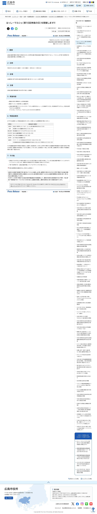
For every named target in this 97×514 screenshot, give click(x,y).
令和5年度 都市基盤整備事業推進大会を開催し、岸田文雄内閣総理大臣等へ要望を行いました (84, 361)
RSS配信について (88, 507)
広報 (25, 16)
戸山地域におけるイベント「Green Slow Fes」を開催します (84, 199)
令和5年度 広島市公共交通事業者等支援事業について (84, 215)
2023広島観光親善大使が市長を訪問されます (84, 390)
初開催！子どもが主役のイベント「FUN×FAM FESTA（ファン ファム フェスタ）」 (84, 193)
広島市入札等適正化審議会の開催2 (84, 404)
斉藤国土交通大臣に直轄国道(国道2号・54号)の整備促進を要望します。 (84, 292)
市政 (21, 16)
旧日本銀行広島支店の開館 (83, 380)
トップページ (15, 16)
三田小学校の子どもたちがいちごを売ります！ (84, 31)
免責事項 (80, 507)
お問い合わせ (89, 5)
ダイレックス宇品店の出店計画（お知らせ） (83, 355)
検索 (79, 5)
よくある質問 (70, 5)
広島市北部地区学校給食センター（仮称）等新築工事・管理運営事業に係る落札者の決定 (84, 410)
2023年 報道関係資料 (41, 16)
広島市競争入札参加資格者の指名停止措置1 (84, 139)
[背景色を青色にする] (90, 2)
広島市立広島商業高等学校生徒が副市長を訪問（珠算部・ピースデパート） (84, 129)
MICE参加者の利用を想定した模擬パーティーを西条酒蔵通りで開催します (84, 229)
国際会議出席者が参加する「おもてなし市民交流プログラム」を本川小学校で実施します (84, 123)
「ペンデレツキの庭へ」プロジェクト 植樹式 (84, 312)
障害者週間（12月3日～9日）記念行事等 (84, 83)
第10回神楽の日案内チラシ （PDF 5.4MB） (21, 168)
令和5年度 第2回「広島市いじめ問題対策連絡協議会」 (84, 164)
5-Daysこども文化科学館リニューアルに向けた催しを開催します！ (84, 235)
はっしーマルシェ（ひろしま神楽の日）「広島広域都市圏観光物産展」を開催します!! (83, 443)
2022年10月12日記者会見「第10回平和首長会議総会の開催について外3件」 (83, 464)
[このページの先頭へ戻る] (48, 482)
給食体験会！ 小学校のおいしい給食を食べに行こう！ (84, 265)
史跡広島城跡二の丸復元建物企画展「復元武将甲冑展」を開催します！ (84, 286)
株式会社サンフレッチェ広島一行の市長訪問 (84, 27)
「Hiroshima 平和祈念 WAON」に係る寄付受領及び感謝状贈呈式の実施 (84, 186)
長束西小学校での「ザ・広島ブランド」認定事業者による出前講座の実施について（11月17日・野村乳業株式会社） (84, 271)
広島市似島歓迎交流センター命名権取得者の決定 (84, 176)
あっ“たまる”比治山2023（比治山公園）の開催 (84, 64)
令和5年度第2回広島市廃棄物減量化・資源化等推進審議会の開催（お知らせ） (84, 144)
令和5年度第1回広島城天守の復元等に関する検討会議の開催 (84, 92)
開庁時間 (56, 489)
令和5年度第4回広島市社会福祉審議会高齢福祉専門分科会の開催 (84, 339)
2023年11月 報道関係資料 (56, 16)
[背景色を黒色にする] (93, 2)
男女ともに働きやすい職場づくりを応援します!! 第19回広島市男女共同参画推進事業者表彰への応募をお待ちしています (84, 99)
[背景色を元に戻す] (87, 2)
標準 (76, 2)
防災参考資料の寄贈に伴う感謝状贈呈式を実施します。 (84, 74)
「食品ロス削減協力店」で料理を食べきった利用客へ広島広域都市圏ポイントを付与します (84, 106)
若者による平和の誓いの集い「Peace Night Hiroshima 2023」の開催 (84, 298)
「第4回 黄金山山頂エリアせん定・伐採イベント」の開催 (83, 372)
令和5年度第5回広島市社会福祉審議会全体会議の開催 (84, 245)
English (49, 2)
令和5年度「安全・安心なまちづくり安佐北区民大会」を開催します (84, 112)
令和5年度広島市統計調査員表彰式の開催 (84, 59)
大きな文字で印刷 (63, 31)
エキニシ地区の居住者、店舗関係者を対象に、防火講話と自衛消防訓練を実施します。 (84, 346)
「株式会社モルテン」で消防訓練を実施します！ (84, 241)
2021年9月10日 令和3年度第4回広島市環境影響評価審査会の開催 (83, 471)
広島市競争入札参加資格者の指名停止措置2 (84, 219)
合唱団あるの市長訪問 (82, 276)
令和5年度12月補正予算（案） (83, 151)
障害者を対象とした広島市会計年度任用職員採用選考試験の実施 (84, 251)
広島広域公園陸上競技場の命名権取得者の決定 (84, 160)
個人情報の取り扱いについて (69, 507)
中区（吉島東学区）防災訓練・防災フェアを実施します (84, 204)
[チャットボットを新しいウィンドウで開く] (93, 512)
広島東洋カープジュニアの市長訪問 (84, 47)
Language (56, 2)
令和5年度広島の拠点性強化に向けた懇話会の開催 (84, 399)
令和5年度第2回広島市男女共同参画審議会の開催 (84, 395)
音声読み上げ (65, 2)
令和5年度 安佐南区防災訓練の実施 (84, 224)
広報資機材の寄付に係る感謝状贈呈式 (84, 303)
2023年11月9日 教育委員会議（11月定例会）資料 (84, 308)
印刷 (53, 31)
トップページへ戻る (87, 478)
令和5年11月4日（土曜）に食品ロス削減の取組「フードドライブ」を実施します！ (84, 428)
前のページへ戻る (74, 478)
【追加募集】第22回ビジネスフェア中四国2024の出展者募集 (84, 181)
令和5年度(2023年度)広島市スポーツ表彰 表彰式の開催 (84, 172)
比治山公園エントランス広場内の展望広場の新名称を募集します (84, 256)
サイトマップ (58, 507)
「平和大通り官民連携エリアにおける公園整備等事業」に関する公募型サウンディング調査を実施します (84, 53)
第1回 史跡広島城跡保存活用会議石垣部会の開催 (84, 134)
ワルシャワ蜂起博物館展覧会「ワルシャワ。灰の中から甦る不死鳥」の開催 (84, 385)
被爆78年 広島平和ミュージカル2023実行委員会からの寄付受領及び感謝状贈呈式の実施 (84, 333)
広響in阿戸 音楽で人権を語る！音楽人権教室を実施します (84, 351)
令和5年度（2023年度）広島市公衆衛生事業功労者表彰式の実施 (84, 209)
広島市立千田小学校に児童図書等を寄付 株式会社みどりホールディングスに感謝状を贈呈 (84, 69)
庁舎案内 (10, 497)
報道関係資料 (31, 16)
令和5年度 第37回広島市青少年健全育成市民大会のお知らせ (84, 260)
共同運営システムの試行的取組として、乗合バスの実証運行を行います (84, 416)
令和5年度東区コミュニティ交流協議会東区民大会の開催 (84, 117)
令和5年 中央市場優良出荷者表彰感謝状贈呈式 (84, 79)
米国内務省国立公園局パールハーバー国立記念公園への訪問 (84, 280)
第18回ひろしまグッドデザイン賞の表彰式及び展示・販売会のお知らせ (84, 367)
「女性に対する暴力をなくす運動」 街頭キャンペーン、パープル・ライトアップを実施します (84, 422)
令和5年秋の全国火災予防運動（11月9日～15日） (84, 328)
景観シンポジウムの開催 (82, 168)
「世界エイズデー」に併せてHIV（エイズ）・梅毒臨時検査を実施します (84, 37)
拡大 (79, 2)
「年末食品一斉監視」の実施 (83, 148)
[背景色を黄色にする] (91, 2)
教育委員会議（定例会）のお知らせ (84, 377)
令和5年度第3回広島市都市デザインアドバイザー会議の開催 (84, 155)
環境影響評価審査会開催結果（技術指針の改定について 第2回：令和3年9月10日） (83, 450)
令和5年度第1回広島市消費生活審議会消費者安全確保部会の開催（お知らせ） (84, 322)
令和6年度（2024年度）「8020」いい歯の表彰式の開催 (84, 317)
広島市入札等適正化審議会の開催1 (84, 88)
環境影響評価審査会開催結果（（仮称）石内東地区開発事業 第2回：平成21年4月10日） (83, 457)
